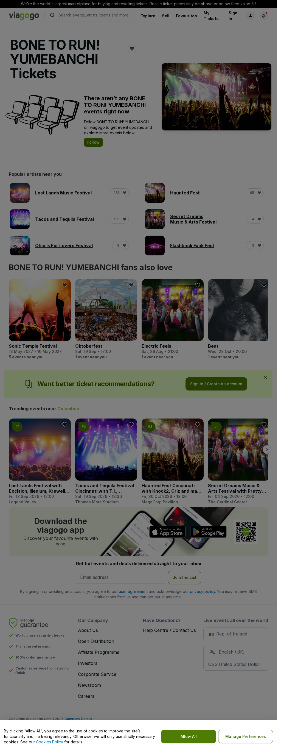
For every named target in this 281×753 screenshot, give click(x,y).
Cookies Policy (49, 742)
